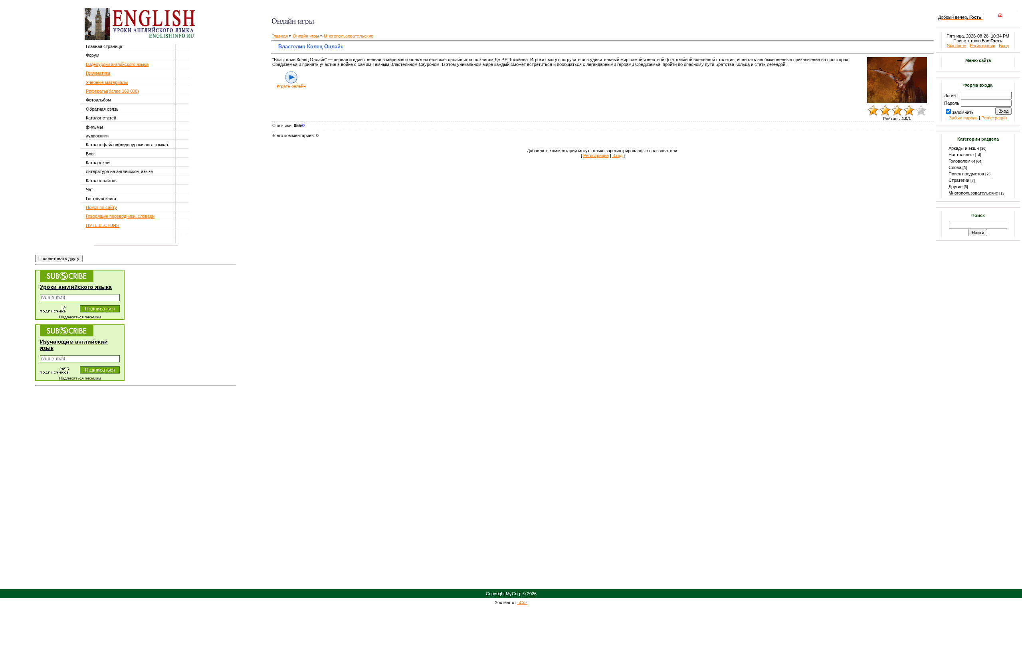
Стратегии (959, 180)
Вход (617, 155)
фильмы (94, 127)
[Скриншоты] (897, 80)
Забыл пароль (963, 117)
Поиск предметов (966, 173)
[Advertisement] (366, 8)
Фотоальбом (98, 99)
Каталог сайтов (101, 180)
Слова (955, 167)
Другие (956, 186)
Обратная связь (102, 109)
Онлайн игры (306, 36)
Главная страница (104, 46)
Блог (90, 153)
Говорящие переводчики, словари (120, 216)
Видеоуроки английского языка (117, 64)
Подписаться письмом (80, 317)
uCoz (522, 602)
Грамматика (98, 73)
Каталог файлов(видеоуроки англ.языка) (127, 144)
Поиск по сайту (101, 207)
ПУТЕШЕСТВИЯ (102, 225)
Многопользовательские (348, 36)
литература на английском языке (119, 171)
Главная (279, 36)
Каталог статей (101, 117)
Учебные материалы (107, 82)
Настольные (961, 154)
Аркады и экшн (964, 148)
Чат (89, 189)
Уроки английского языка (76, 287)
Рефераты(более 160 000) (112, 91)
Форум (92, 55)
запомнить (963, 112)
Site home (956, 45)
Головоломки (962, 161)
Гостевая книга (101, 198)
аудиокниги (97, 135)
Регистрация (596, 155)
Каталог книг (98, 162)
